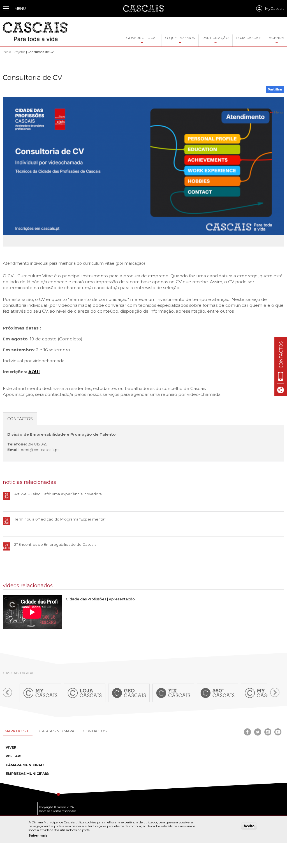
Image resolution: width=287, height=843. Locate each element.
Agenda (276, 38)
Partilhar (275, 89)
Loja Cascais (248, 38)
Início (7, 52)
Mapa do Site (17, 731)
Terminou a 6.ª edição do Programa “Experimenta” (60, 519)
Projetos (19, 52)
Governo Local (142, 38)
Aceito (249, 826)
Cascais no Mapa (56, 731)
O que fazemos (180, 38)
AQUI (34, 371)
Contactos (95, 731)
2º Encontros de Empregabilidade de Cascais (55, 544)
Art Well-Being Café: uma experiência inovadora (58, 494)
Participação (215, 38)
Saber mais (38, 835)
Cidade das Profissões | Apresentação (100, 599)
